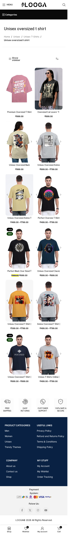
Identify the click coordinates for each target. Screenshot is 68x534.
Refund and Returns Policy (50, 436)
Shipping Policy (45, 447)
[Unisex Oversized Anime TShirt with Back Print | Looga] (48, 142)
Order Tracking (45, 476)
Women (8, 436)
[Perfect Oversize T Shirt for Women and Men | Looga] (48, 195)
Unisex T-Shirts (31, 36)
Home (7, 36)
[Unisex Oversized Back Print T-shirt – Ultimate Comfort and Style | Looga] (19, 142)
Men (7, 430)
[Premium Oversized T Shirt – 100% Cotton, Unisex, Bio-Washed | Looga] (19, 89)
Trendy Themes (13, 447)
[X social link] (30, 510)
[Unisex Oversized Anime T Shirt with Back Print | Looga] (19, 195)
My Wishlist (43, 471)
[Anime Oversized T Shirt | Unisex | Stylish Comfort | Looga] (48, 301)
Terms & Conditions (47, 441)
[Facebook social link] (22, 510)
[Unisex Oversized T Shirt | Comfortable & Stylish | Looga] (19, 354)
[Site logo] (34, 4)
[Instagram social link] (38, 510)
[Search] (64, 5)
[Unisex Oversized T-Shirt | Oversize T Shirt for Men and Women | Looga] (19, 301)
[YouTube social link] (46, 510)
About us (10, 466)
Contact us (11, 471)
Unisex (16, 36)
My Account (43, 466)
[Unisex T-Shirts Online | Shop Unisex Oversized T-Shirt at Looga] (48, 354)
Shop (9, 476)
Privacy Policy (44, 430)
